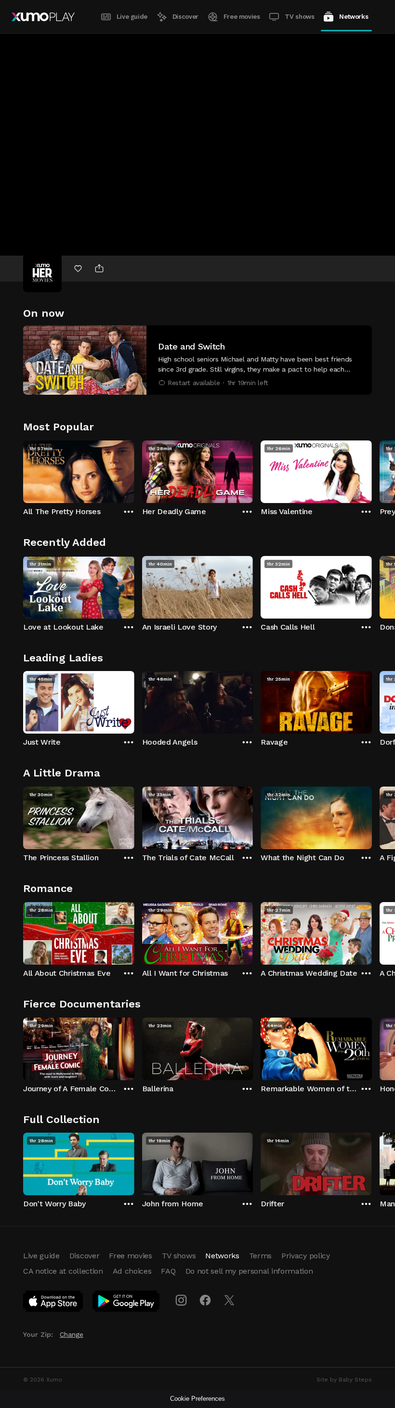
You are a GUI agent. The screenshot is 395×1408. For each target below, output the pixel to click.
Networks (353, 16)
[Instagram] (181, 1300)
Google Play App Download (126, 1303)
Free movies (242, 16)
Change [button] (71, 1334)
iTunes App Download (53, 1303)
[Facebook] (205, 1300)
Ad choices (132, 1271)
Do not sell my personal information (249, 1271)
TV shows (299, 16)
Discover (185, 16)
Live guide (132, 16)
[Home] (43, 17)
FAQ (168, 1271)
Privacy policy (305, 1255)
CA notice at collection (63, 1271)
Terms (260, 1255)
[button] (197, 360)
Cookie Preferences (197, 1398)
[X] (229, 1300)
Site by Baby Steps (344, 1379)
